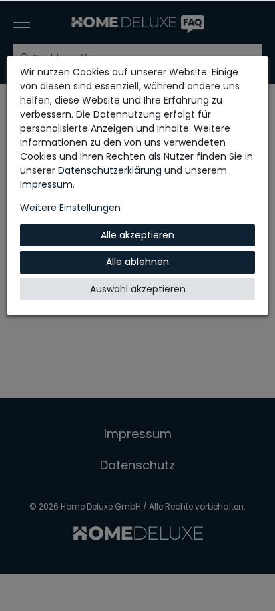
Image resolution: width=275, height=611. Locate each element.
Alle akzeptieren (137, 235)
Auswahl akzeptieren (138, 289)
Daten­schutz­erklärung (110, 170)
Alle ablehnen (137, 261)
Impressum (46, 184)
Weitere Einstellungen (70, 207)
